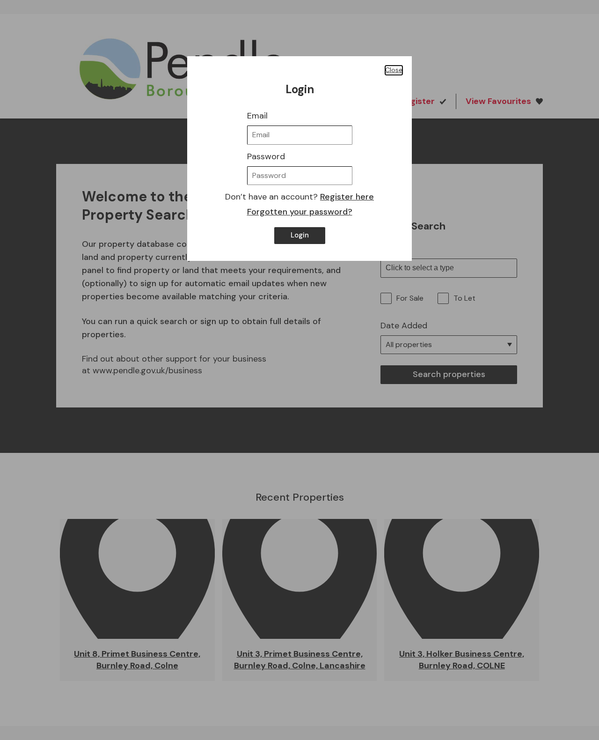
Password (266, 156)
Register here (347, 196)
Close (393, 70)
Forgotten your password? (299, 211)
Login (300, 235)
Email (257, 115)
